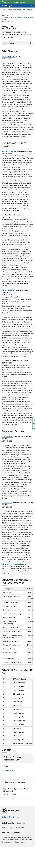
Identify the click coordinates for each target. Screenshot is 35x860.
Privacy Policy (7, 828)
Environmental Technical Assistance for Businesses (17, 10)
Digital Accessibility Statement (13, 823)
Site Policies (19, 828)
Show (6, 21)
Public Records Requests (11, 832)
